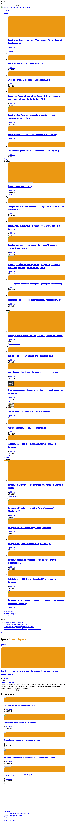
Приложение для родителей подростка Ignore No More (19, 627)
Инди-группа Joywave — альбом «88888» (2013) (18, 775)
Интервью (6, 457)
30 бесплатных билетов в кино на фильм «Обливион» (20, 723)
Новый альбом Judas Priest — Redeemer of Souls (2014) (32, 134)
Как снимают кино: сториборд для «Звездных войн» (31, 355)
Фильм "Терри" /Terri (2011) (20, 186)
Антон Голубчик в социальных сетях (16, 813)
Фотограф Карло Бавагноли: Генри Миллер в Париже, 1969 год (36, 335)
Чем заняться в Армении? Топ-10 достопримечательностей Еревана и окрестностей (29, 757)
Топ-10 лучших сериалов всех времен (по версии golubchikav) (35, 283)
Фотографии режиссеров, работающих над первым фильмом (34, 299)
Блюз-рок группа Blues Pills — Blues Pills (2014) (29, 79)
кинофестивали (10, 682)
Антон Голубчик (8, 612)
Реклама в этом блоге (11, 819)
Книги (5, 308)
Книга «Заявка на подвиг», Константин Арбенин (29, 411)
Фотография (16, 344)
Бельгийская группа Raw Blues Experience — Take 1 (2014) (33, 150)
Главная (3, 644)
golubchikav (12, 47)
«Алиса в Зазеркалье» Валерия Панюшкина (27, 427)
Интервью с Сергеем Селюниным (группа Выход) (29, 543)
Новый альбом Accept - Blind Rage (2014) (15, 625)
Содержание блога (10, 817)
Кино (5, 159)
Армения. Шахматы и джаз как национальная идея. (19, 705)
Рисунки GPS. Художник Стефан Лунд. (14, 623)
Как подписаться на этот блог (14, 815)
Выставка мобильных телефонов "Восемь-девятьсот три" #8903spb (22, 629)
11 (6, 713)
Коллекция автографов (10, 614)
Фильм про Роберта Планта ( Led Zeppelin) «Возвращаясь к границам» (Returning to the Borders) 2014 (34, 97)
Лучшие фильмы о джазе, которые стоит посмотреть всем (22, 740)
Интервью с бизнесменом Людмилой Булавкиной (29, 527)
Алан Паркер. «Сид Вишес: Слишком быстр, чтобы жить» (33, 371)
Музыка (6, 13)
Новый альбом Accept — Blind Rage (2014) (26, 63)
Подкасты (7, 11)
